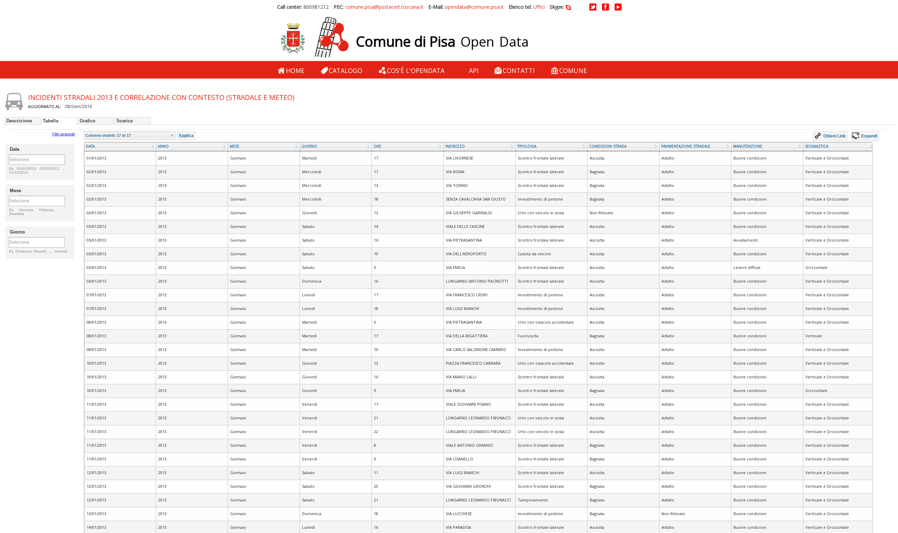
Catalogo (345, 70)
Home (295, 70)
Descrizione (19, 120)
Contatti (519, 70)
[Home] (314, 37)
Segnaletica (816, 146)
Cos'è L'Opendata (415, 70)
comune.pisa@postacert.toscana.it (384, 7)
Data (90, 146)
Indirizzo (455, 146)
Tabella (50, 120)
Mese (234, 146)
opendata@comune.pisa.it (474, 7)
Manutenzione (747, 146)
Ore (377, 146)
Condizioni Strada (607, 146)
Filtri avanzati (63, 134)
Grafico (87, 120)
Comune (573, 70)
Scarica (124, 120)
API (473, 70)
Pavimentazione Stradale (685, 146)
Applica (186, 135)
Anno (163, 146)
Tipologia (526, 146)
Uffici (539, 7)
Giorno (309, 146)
